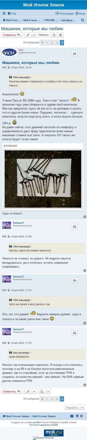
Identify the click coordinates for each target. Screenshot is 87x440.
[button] (42, 42)
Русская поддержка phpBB (43, 425)
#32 (4, 236)
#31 (4, 67)
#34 (4, 343)
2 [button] (52, 43)
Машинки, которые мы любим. (32, 28)
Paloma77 (18, 223)
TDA (15, 77)
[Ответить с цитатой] (74, 53)
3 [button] (57, 43)
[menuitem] (11, 13)
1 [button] (47, 43)
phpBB (36, 422)
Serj (21, 50)
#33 (4, 290)
